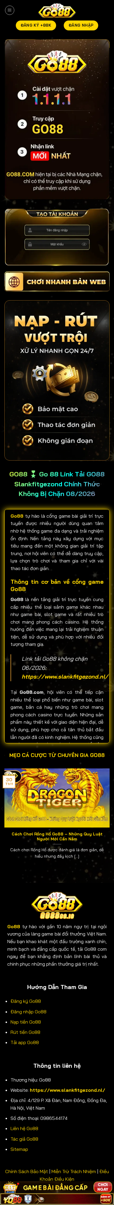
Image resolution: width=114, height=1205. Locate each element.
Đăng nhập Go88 (28, 1012)
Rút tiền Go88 (25, 1032)
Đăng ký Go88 (26, 1001)
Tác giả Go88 (24, 1139)
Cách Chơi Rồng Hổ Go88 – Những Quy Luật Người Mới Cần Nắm (57, 836)
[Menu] (9, 10)
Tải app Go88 (25, 1042)
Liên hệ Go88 (24, 1128)
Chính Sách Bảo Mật (26, 1171)
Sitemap (19, 1149)
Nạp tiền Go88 (26, 1022)
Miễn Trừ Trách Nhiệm (73, 1171)
